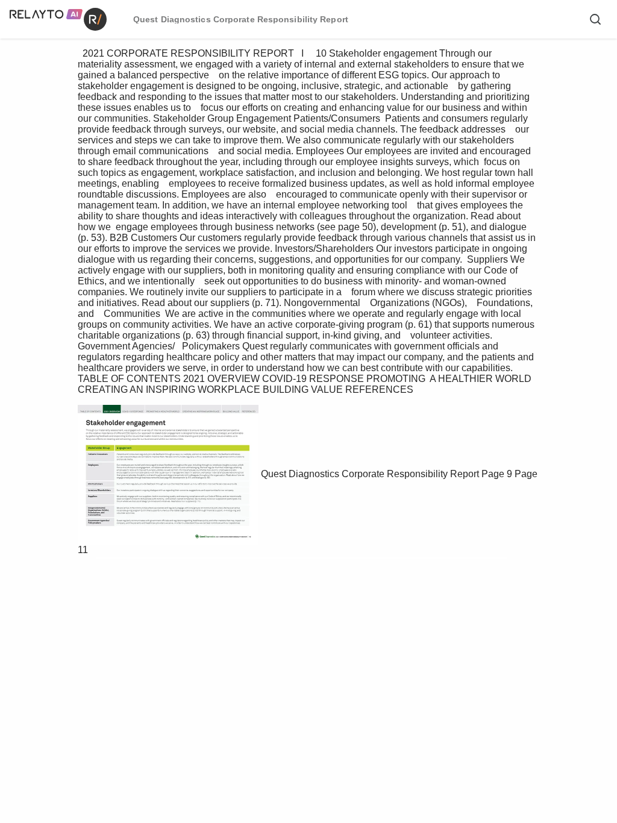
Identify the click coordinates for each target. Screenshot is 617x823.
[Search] (595, 19)
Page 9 (496, 474)
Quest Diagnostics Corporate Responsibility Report (370, 474)
